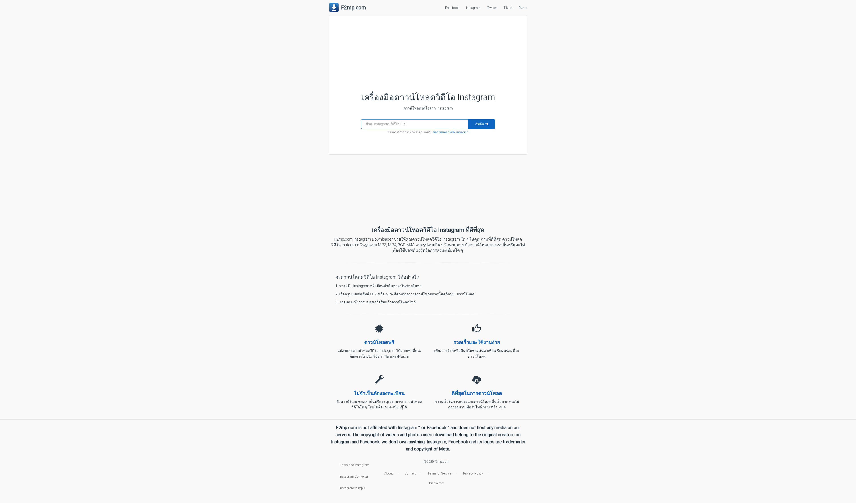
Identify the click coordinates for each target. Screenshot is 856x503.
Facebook (452, 8)
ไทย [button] (522, 8)
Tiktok (508, 8)
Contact (410, 473)
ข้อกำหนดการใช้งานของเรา (450, 132)
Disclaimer (436, 483)
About (388, 473)
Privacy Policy (473, 473)
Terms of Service (439, 473)
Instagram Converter (354, 476)
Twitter (492, 8)
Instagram (473, 8)
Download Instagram (354, 465)
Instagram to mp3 (352, 488)
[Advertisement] (428, 50)
